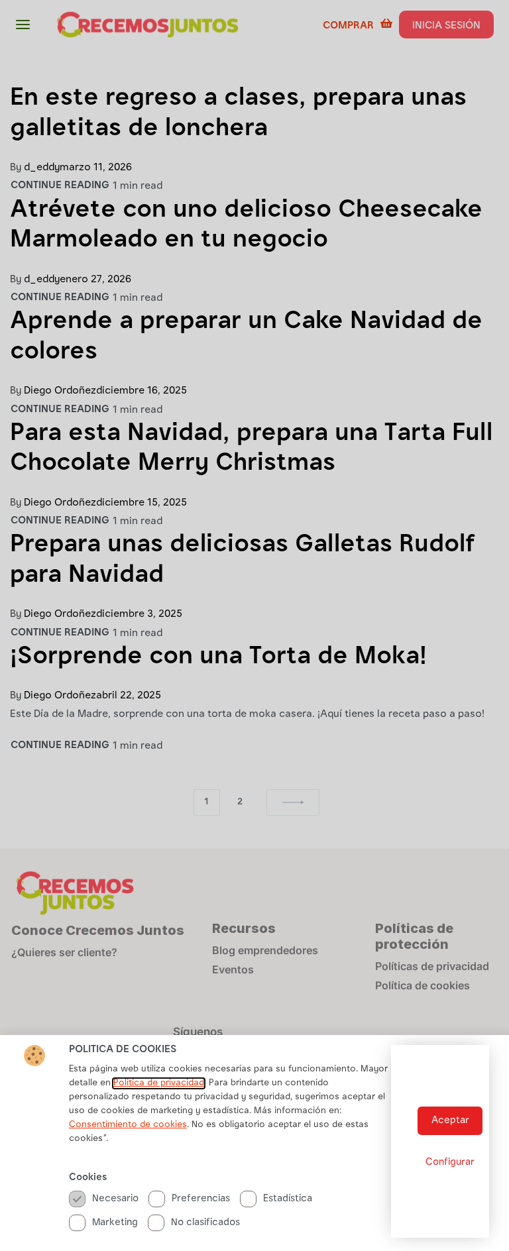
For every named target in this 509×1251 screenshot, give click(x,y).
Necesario (115, 1199)
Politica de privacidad (158, 1083)
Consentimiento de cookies (128, 1125)
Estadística (287, 1199)
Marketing (115, 1223)
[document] (254, 625)
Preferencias (201, 1199)
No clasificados (205, 1223)
